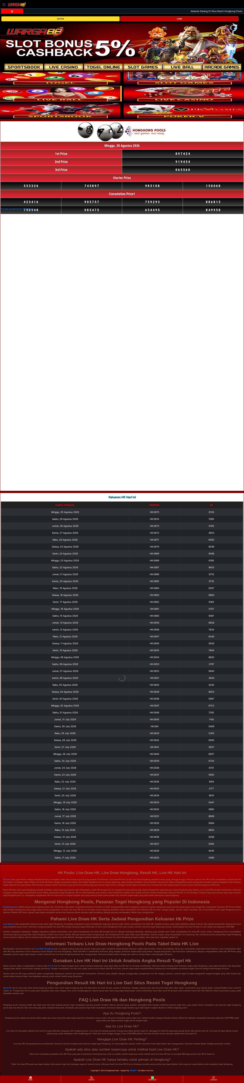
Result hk (7, 988)
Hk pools (7, 879)
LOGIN (179, 19)
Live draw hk (8, 924)
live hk (51, 966)
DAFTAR (60, 19)
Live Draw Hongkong (44, 949)
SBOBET (133, 1071)
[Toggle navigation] (4, 4)
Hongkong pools (10, 907)
